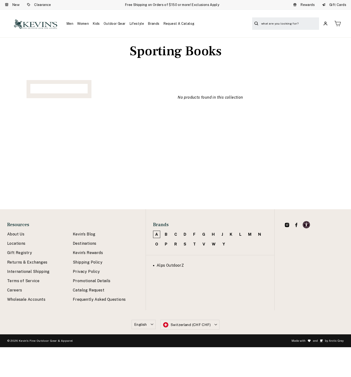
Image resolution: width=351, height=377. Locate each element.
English (140, 324)
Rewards (307, 5)
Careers (14, 290)
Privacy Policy (86, 271)
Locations (16, 243)
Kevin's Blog (84, 234)
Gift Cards (337, 5)
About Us (15, 234)
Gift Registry (19, 252)
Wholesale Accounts (26, 299)
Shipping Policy (87, 262)
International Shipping (28, 271)
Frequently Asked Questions (99, 299)
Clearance (42, 5)
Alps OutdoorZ (170, 265)
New (16, 5)
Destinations (84, 243)
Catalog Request (88, 290)
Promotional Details (92, 281)
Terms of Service (23, 281)
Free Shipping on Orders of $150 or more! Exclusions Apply (172, 5)
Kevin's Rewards (88, 252)
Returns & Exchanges (27, 262)
